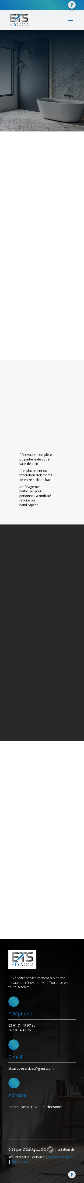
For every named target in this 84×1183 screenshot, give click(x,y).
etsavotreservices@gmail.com (31, 1068)
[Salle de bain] (52, 348)
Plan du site (20, 1161)
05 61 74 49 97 (19, 1025)
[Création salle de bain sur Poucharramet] (51, 846)
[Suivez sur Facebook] (72, 5)
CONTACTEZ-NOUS (27, 107)
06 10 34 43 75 (19, 1030)
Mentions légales (61, 1157)
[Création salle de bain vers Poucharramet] (72, 439)
